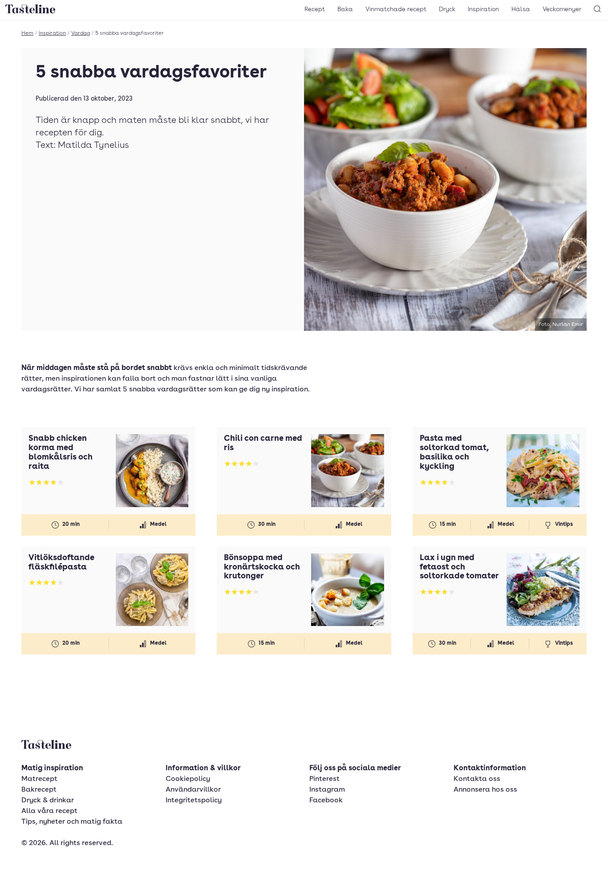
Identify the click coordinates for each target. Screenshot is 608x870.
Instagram (327, 789)
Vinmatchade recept (395, 9)
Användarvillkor (193, 789)
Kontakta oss (477, 779)
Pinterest (324, 779)
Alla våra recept (49, 811)
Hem (27, 33)
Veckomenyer (562, 9)
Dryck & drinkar (47, 800)
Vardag (80, 33)
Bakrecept (39, 789)
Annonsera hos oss (485, 789)
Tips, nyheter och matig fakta (71, 821)
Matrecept (39, 779)
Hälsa (520, 9)
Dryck (447, 9)
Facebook (326, 800)
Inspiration (483, 9)
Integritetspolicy (194, 800)
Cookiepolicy (188, 779)
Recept (314, 9)
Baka (345, 9)
